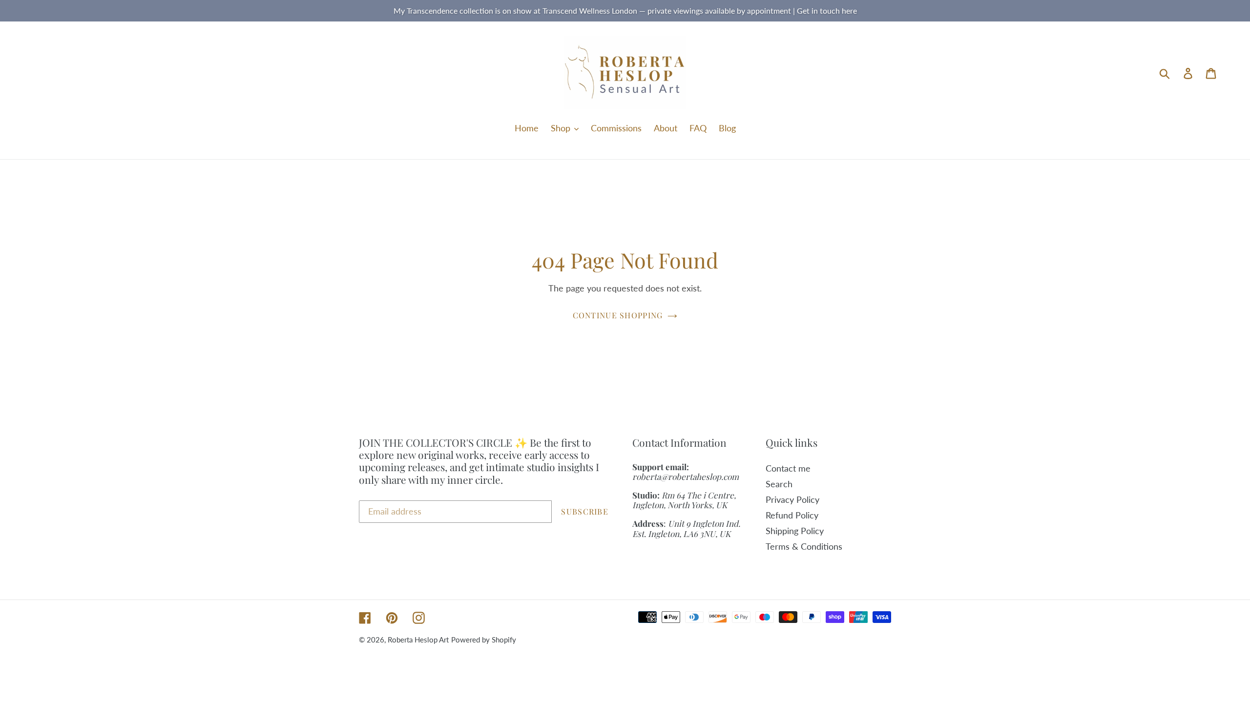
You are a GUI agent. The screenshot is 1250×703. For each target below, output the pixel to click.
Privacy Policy (792, 499)
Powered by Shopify (483, 639)
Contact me (788, 468)
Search (779, 483)
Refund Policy (792, 515)
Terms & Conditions (804, 546)
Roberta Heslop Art (418, 639)
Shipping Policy (795, 530)
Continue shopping (618, 315)
